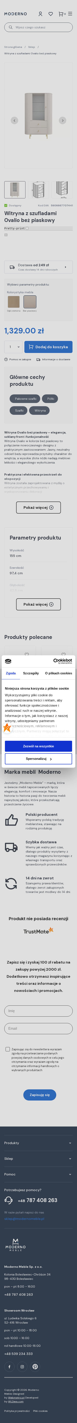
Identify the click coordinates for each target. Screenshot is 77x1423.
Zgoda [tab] (11, 673)
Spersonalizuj (36, 759)
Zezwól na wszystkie (38, 746)
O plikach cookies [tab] (58, 673)
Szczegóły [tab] (31, 673)
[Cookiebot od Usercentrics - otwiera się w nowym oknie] (54, 661)
